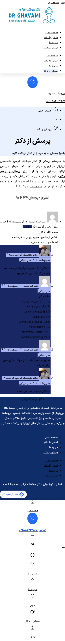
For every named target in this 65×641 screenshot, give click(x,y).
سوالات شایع (34, 186)
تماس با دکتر (51, 37)
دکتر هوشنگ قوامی (32, 399)
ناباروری (27, 227)
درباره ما (53, 43)
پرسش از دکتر (51, 48)
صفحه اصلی (51, 32)
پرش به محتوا (56, 2)
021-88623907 (55, 101)
